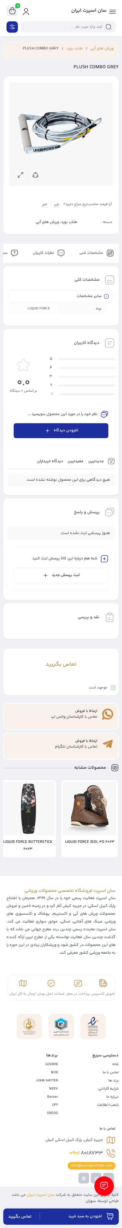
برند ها (113, 1080)
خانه (115, 1064)
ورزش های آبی (102, 49)
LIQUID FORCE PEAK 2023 (28, 842)
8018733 (86, 1153)
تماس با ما (111, 1072)
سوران (91, 1201)
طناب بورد (74, 49)
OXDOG (52, 1113)
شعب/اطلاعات (108, 1105)
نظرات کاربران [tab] (44, 253)
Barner (52, 1097)
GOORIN (52, 1064)
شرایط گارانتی (108, 1088)
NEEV (53, 1088)
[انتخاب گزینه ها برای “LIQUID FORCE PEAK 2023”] (51, 853)
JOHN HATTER (47, 1080)
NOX (54, 1072)
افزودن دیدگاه (66, 430)
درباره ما (112, 1097)
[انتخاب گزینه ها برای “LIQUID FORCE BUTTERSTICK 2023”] (113, 853)
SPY (55, 1105)
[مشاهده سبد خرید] (12, 11)
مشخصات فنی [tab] (91, 253)
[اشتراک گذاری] (35, 174)
